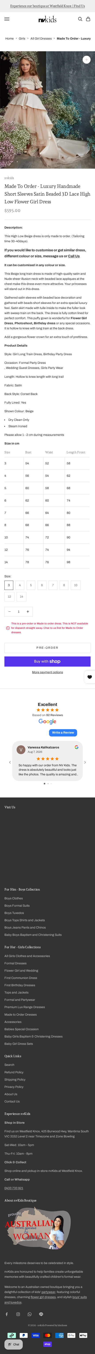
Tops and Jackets (16, 992)
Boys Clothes (13, 898)
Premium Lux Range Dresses (24, 1007)
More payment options (47, 672)
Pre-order (47, 647)
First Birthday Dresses (19, 985)
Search (9, 1064)
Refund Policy (13, 1072)
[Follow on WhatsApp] (29, 1314)
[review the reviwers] (76, 747)
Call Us (74, 256)
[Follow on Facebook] (6, 1314)
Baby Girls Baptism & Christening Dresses (33, 1036)
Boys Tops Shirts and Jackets (24, 920)
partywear (48, 1292)
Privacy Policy (13, 1087)
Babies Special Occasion (21, 1029)
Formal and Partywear (19, 999)
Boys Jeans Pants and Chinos (25, 927)
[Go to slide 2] (48, 783)
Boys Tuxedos (14, 913)
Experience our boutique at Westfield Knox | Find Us (47, 6)
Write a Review (63, 732)
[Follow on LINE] (41, 1314)
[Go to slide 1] (44, 783)
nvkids (9, 178)
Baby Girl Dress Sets (18, 1043)
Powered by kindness (56, 1325)
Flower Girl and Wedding (21, 970)
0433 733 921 (13, 1188)
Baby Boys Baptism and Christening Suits (33, 934)
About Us (10, 1094)
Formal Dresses (15, 963)
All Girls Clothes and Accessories (27, 956)
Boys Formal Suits (17, 905)
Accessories (12, 1022)
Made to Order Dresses (20, 1014)
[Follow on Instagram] (18, 1314)
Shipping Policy (14, 1079)
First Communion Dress (20, 978)
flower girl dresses (43, 1297)
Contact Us (12, 1101)
